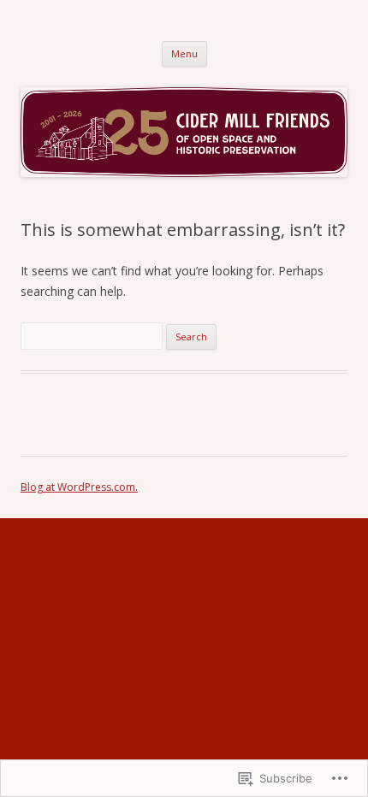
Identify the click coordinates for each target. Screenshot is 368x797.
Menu (184, 53)
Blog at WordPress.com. (79, 487)
